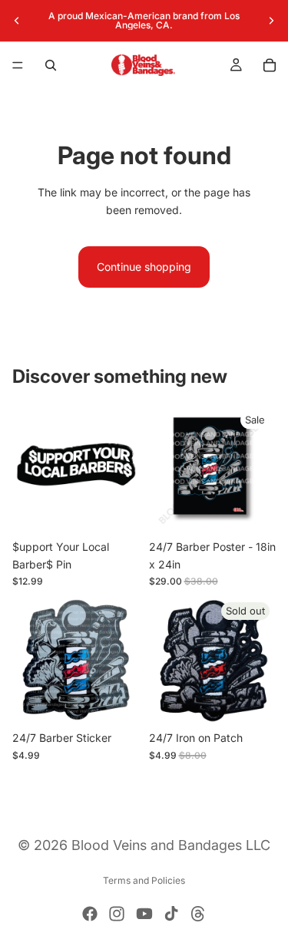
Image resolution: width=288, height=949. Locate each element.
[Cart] (269, 65)
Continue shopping (144, 266)
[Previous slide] (17, 21)
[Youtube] (144, 914)
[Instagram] (117, 914)
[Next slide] (271, 21)
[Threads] (198, 914)
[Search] (51, 65)
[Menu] (17, 65)
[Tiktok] (171, 914)
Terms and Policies (144, 880)
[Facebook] (90, 914)
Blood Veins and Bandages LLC (170, 845)
